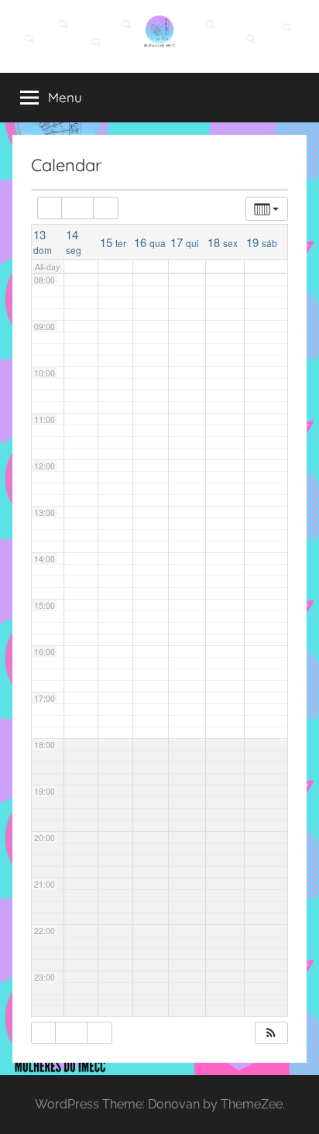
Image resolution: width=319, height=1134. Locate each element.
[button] (271, 1032)
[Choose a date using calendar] (77, 208)
